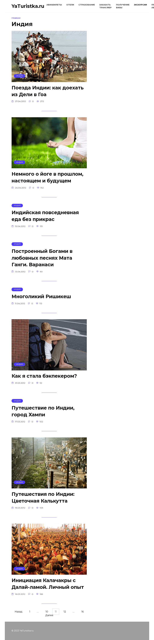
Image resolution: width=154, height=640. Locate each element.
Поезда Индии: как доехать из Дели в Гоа (48, 91)
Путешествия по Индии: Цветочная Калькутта (43, 497)
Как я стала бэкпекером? (44, 376)
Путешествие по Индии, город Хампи (43, 411)
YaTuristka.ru (28, 6)
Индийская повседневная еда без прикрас (45, 216)
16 (82, 611)
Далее (49, 615)
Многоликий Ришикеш (41, 296)
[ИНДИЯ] (49, 80)
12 (65, 611)
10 (47, 611)
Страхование (87, 5)
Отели (70, 5)
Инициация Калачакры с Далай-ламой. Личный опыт (48, 583)
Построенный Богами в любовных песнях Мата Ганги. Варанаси (42, 258)
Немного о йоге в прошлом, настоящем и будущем (47, 177)
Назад (18, 611)
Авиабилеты (54, 5)
